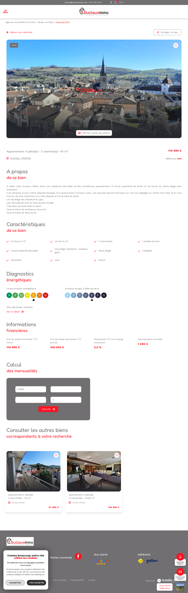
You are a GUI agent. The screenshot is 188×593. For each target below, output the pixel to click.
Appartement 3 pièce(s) (81, 496)
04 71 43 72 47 (95, 2)
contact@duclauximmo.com (75, 2)
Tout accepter (36, 582)
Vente (40, 22)
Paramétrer (15, 582)
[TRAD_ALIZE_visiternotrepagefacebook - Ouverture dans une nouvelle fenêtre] (78, 556)
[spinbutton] (66, 400)
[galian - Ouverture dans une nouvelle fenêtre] (152, 561)
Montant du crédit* (23, 385)
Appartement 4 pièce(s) (20, 496)
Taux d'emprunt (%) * (60, 395)
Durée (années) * (58, 385)
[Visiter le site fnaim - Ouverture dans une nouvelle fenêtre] (140, 561)
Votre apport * (21, 395)
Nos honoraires (59, 580)
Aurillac (49, 22)
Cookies (91, 580)
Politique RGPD (77, 580)
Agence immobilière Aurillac (20, 22)
